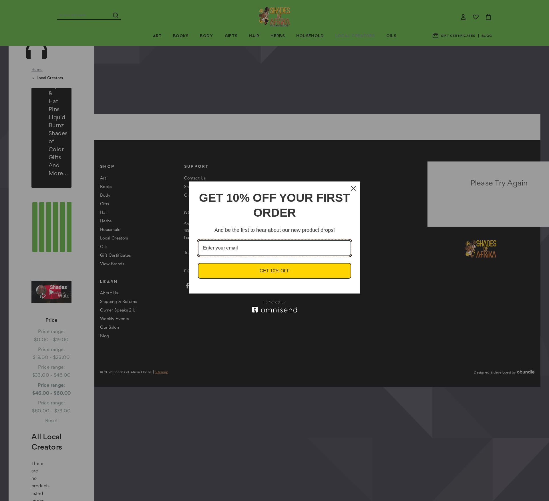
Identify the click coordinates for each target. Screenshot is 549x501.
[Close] (353, 188)
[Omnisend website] (274, 307)
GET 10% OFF (275, 270)
